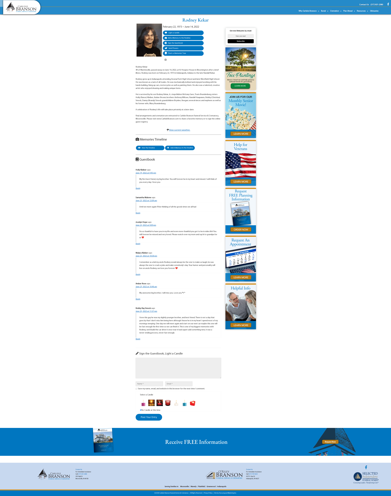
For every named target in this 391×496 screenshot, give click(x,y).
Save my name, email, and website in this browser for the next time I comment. (171, 389)
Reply (138, 188)
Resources (361, 11)
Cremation (334, 11)
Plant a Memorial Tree (177, 53)
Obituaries (374, 11)
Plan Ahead (348, 11)
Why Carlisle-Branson (308, 11)
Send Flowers (173, 48)
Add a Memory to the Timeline (179, 38)
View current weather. (179, 130)
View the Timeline (148, 148)
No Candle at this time (150, 410)
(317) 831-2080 (82, 474)
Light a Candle (173, 33)
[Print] (166, 59)
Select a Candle (146, 395)
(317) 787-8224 (253, 474)
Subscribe (241, 41)
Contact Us (79, 469)
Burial (323, 11)
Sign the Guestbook (175, 43)
